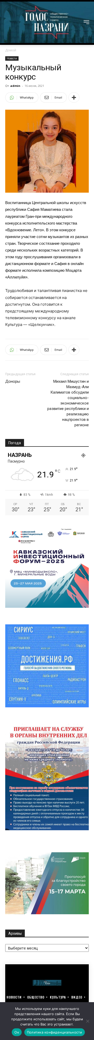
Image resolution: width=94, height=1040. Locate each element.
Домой (10, 50)
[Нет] (87, 1021)
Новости (12, 58)
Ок (16, 1032)
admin (15, 86)
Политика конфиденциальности (54, 1032)
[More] (73, 97)
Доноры (12, 381)
